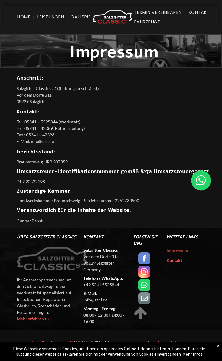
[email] (144, 299)
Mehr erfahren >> (33, 318)
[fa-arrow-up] (140, 318)
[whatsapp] (144, 285)
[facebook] (144, 259)
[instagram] (144, 272)
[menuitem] (24, 17)
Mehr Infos (192, 354)
